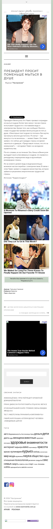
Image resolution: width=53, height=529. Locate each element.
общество (11, 293)
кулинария (16, 451)
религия (31, 460)
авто (6, 434)
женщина (18, 437)
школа (24, 467)
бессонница (25, 434)
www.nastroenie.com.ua (25, 507)
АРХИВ (7, 509)
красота (43, 447)
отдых (46, 456)
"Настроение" (18, 83)
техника (41, 464)
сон (26, 464)
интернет (9, 447)
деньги (38, 433)
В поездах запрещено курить (32, 313)
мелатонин (43, 452)
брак (32, 434)
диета (6, 438)
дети (45, 433)
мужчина (19, 456)
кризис (7, 451)
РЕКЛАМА (16, 509)
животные (30, 437)
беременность (15, 434)
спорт (30, 464)
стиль (35, 464)
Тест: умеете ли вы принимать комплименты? (23, 414)
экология (30, 467)
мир (6, 456)
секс (45, 460)
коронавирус (33, 447)
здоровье (18, 442)
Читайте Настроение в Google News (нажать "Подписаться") (26, 280)
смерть (15, 464)
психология (21, 459)
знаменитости (37, 442)
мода (12, 456)
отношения (9, 460)
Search (26, 381)
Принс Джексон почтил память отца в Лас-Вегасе (25, 404)
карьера (19, 447)
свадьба (39, 460)
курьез (27, 451)
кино (25, 446)
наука (27, 456)
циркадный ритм (15, 467)
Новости (14, 291)
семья (7, 463)
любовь (36, 452)
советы (22, 464)
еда (11, 438)
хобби (7, 467)
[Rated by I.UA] (15, 520)
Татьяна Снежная (16, 289)
